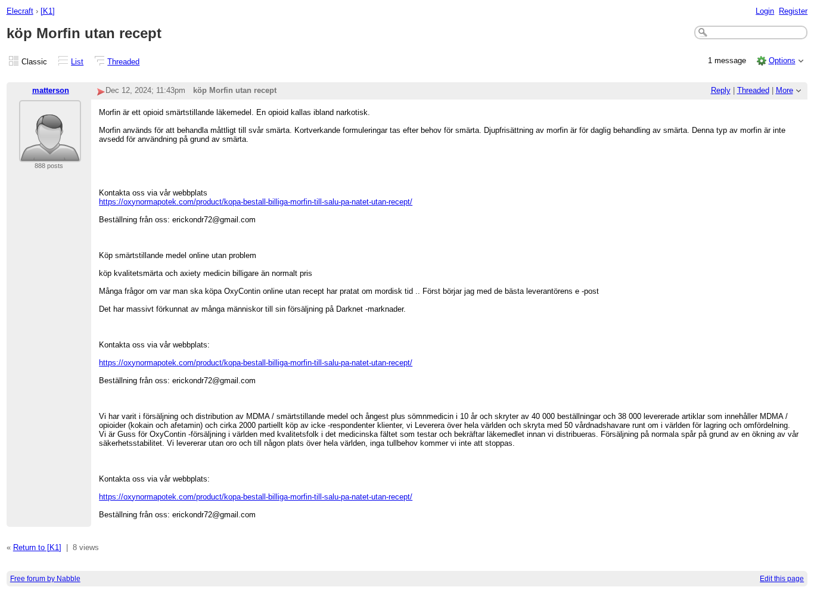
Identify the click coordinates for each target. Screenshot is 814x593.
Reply (721, 90)
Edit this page (782, 579)
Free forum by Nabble (45, 579)
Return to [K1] (37, 547)
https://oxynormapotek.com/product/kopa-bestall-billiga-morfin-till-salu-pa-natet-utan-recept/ (255, 201)
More (784, 90)
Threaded (123, 61)
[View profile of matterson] (50, 154)
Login (765, 11)
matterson (50, 90)
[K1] (48, 11)
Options (782, 60)
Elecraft (20, 11)
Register (793, 11)
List (77, 61)
